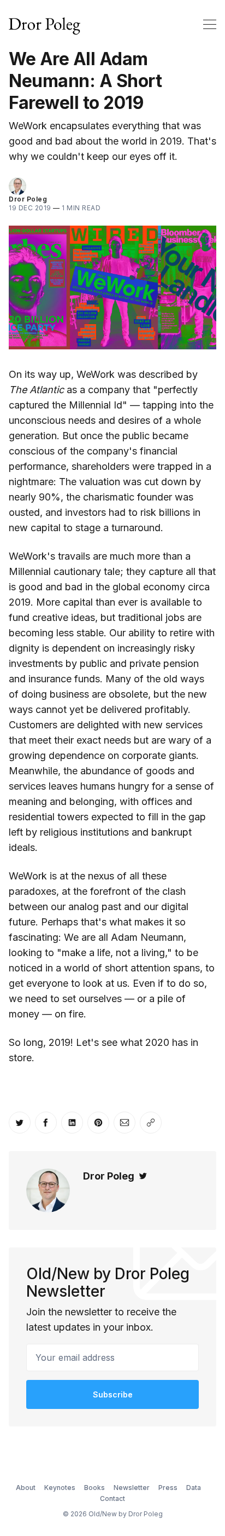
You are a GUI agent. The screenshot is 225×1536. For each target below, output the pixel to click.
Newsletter (132, 1487)
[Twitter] (143, 1176)
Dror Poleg (28, 199)
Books (94, 1487)
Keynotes (59, 1487)
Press (167, 1487)
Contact (112, 1498)
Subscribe (113, 1394)
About (25, 1487)
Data (193, 1487)
